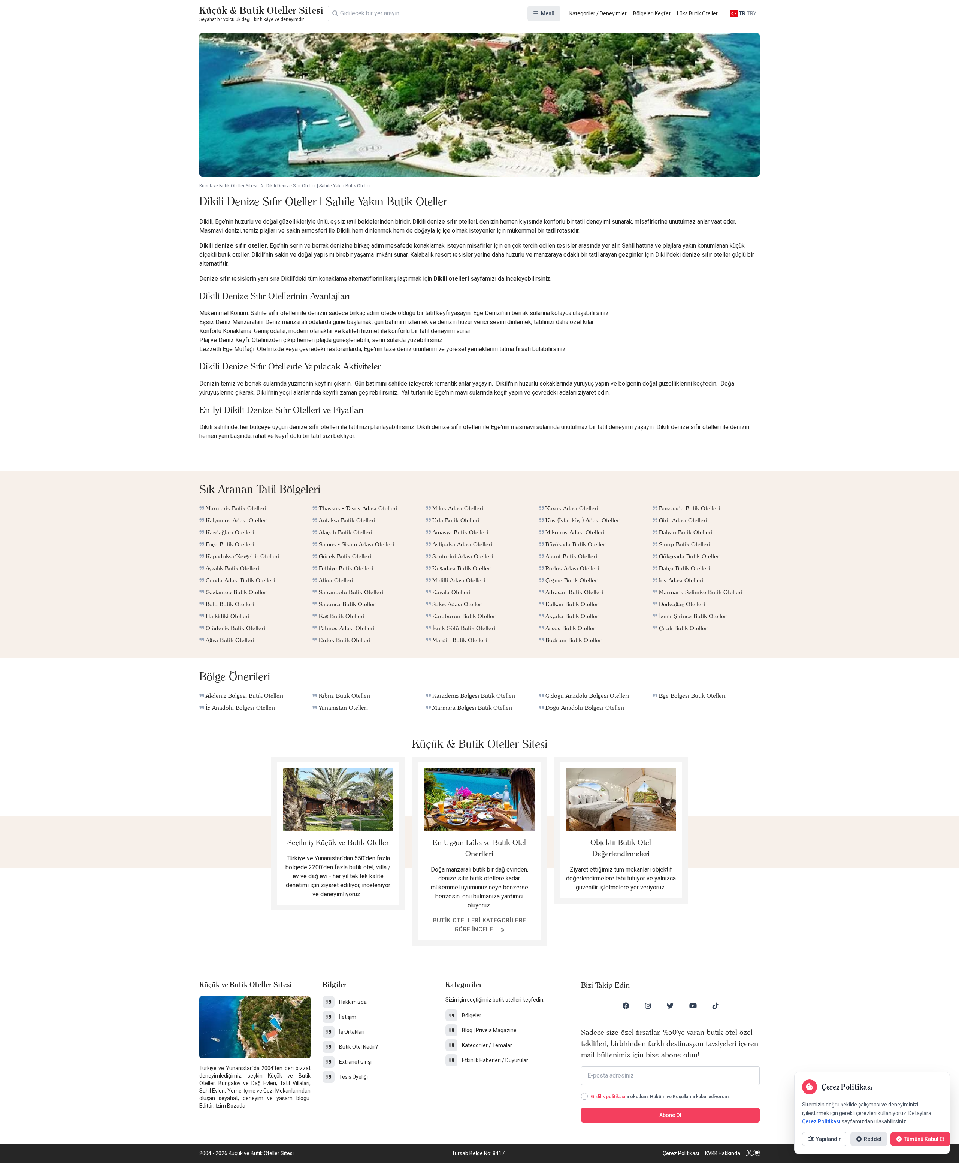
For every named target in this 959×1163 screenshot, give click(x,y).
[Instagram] (648, 1006)
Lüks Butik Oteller (697, 13)
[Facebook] (626, 1006)
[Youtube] (693, 1006)
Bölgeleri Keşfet (652, 13)
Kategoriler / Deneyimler (598, 13)
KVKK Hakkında (722, 1153)
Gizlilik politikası (608, 1096)
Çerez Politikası (681, 1153)
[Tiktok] (715, 1006)
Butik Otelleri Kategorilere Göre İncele (479, 925)
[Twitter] (670, 1006)
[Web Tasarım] (753, 1153)
